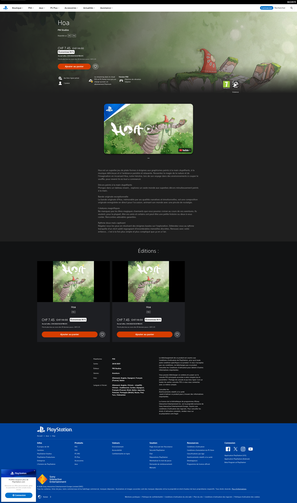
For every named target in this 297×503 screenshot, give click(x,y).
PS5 (30, 8)
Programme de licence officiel (198, 464)
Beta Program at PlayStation (235, 462)
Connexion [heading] (229, 443)
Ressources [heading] (193, 443)
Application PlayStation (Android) (237, 459)
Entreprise (41, 461)
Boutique (16, 8)
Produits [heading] (79, 443)
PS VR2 (77, 454)
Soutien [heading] (153, 443)
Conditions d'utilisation (195, 447)
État (151, 454)
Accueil (40, 436)
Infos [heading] (39, 443)
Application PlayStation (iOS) (235, 455)
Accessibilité (117, 450)
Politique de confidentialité (152, 497)
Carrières (40, 450)
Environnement (117, 447)
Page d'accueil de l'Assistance (161, 447)
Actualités (88, 8)
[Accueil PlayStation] (5, 8)
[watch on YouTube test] (184, 150)
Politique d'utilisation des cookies (247, 497)
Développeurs (192, 461)
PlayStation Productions (46, 457)
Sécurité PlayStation (157, 450)
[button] (148, 129)
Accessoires (70, 8)
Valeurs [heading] (116, 443)
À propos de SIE (43, 447)
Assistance (105, 8)
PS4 (76, 450)
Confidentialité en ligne (121, 454)
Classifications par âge (195, 454)
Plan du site (198, 497)
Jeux (41, 8)
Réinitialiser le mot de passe (160, 461)
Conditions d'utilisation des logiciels (218, 497)
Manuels (153, 468)
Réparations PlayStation (159, 457)
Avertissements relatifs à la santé (171, 392)
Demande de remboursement (161, 464)
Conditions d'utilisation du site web (178, 497)
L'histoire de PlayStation (46, 464)
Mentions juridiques (132, 497)
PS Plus (54, 8)
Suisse (45, 497)
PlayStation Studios (44, 454)
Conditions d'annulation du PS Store (200, 450)
